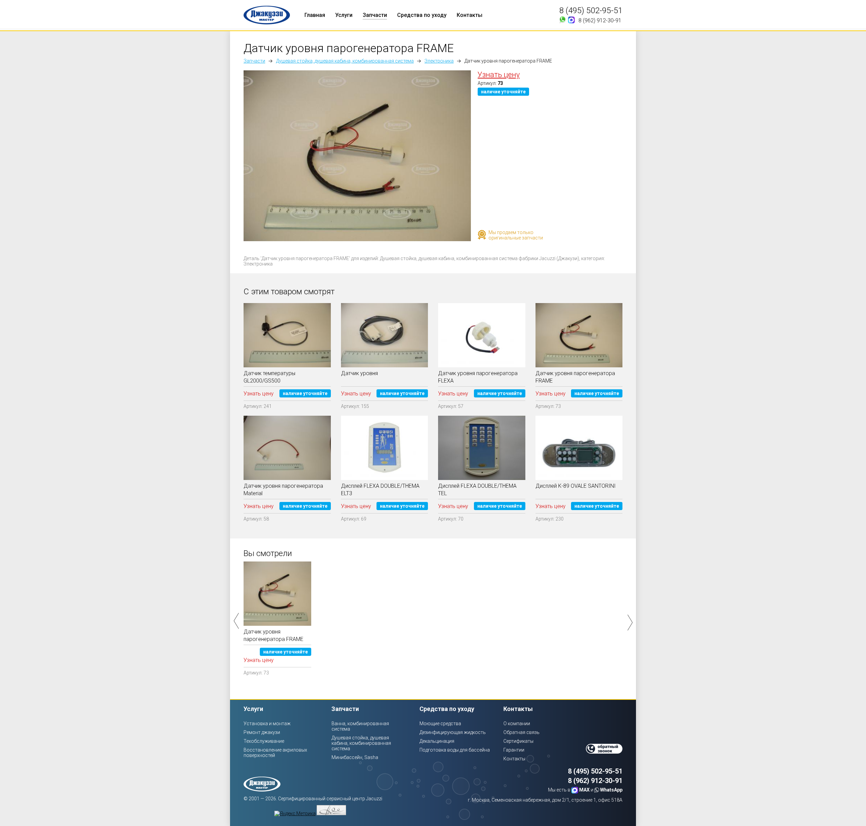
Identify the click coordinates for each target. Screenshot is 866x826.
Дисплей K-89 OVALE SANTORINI (575, 486)
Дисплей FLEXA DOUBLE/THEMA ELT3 (380, 490)
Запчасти (375, 15)
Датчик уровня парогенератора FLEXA (478, 377)
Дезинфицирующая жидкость (452, 732)
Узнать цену (499, 74)
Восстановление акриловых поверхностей (275, 752)
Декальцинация (436, 741)
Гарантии (513, 750)
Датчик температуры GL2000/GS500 (269, 377)
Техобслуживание (264, 741)
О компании (516, 723)
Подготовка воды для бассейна (454, 750)
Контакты (469, 15)
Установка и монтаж (267, 723)
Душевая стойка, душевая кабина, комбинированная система (345, 61)
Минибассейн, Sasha (355, 757)
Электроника (439, 61)
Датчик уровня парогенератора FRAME (575, 377)
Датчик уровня (359, 373)
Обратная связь (521, 732)
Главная (314, 15)
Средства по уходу (422, 15)
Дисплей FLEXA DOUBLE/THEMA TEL (477, 490)
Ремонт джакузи (262, 732)
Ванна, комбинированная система (360, 726)
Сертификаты (518, 741)
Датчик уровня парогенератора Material (283, 490)
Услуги (343, 15)
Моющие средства (440, 723)
